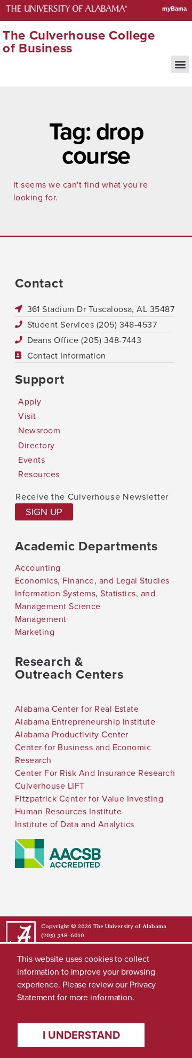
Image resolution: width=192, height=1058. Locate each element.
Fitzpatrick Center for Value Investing (89, 798)
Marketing (34, 631)
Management (41, 619)
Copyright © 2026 (66, 926)
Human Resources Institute (68, 811)
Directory (36, 445)
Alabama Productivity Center (72, 734)
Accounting (38, 567)
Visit (27, 416)
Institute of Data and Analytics (74, 824)
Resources (38, 474)
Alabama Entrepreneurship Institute (85, 721)
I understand (81, 1035)
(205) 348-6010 (62, 935)
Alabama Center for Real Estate (77, 708)
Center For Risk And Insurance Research (95, 773)
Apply (29, 401)
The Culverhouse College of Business (79, 41)
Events (31, 459)
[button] (180, 64)
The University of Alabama (129, 926)
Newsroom (39, 430)
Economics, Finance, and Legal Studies (92, 580)
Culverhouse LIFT (50, 785)
